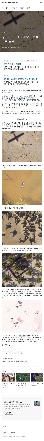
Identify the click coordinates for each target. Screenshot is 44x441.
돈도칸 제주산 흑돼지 (12, 64)
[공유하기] (9, 353)
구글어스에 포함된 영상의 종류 (21, 96)
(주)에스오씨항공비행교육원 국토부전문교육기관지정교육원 (21, 79)
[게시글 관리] (12, 353)
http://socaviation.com (12, 76)
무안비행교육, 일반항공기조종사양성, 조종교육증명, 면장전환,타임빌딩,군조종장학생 (21, 83)
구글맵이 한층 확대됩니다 (11, 100)
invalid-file (23, 119)
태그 (7, 8)
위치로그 (21, 8)
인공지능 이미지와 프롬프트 (8, 432)
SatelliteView (28, 337)
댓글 (3, 393)
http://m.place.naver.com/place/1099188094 (19, 61)
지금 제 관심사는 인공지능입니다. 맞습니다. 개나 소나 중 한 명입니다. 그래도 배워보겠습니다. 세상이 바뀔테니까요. (17, 407)
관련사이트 (5, 426)
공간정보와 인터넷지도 (10, 3)
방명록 (28, 8)
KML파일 (22, 335)
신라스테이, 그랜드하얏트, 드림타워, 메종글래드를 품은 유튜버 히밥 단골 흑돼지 (21, 68)
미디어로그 (14, 8)
